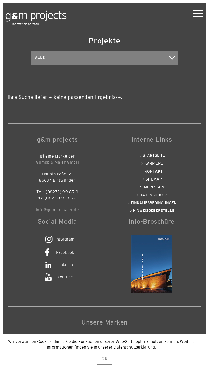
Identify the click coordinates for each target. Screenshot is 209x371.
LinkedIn (65, 265)
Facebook (65, 252)
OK (105, 359)
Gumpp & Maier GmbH (57, 162)
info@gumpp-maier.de (57, 210)
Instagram (65, 239)
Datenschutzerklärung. (135, 347)
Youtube (65, 277)
